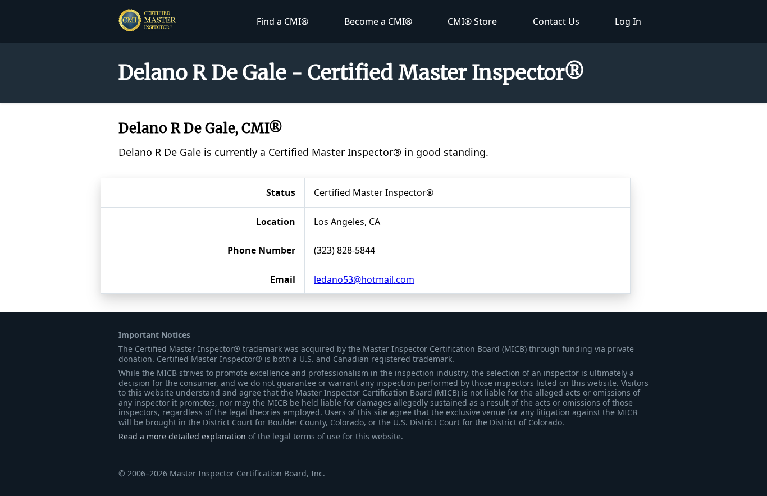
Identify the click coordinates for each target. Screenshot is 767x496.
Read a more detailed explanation (182, 436)
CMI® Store (472, 21)
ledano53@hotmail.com (364, 279)
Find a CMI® (282, 21)
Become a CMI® (378, 21)
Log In (628, 21)
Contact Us (556, 21)
